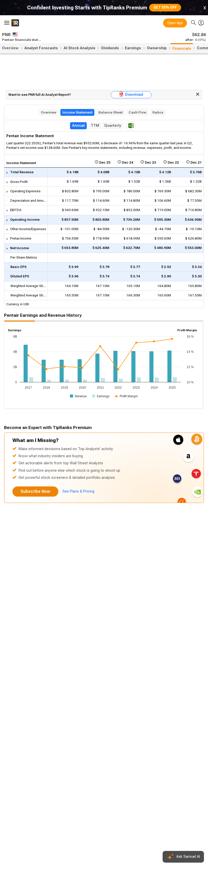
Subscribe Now (35, 491)
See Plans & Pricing (78, 491)
